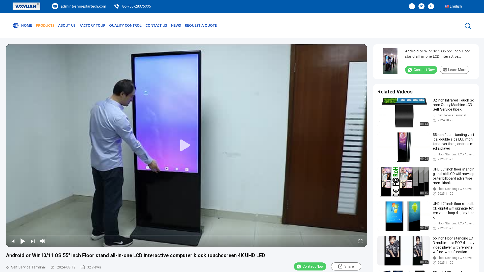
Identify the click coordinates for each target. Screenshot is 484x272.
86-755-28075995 (136, 6)
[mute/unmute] (43, 241)
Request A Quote (201, 25)
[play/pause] (23, 241)
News (176, 25)
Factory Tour (92, 25)
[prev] (13, 241)
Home (26, 25)
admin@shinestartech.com (83, 6)
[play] (186, 145)
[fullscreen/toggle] (360, 241)
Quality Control (125, 25)
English (456, 6)
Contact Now (313, 266)
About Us (67, 25)
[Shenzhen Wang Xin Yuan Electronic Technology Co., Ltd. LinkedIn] (432, 6)
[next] (33, 241)
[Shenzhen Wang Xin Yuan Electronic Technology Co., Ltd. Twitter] (423, 6)
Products (45, 25)
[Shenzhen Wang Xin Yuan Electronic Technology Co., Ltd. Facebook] (413, 6)
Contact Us (156, 25)
